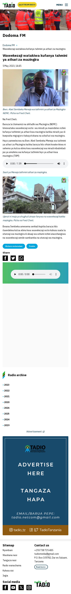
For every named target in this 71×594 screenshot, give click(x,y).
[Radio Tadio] (51, 583)
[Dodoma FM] (9, 4)
